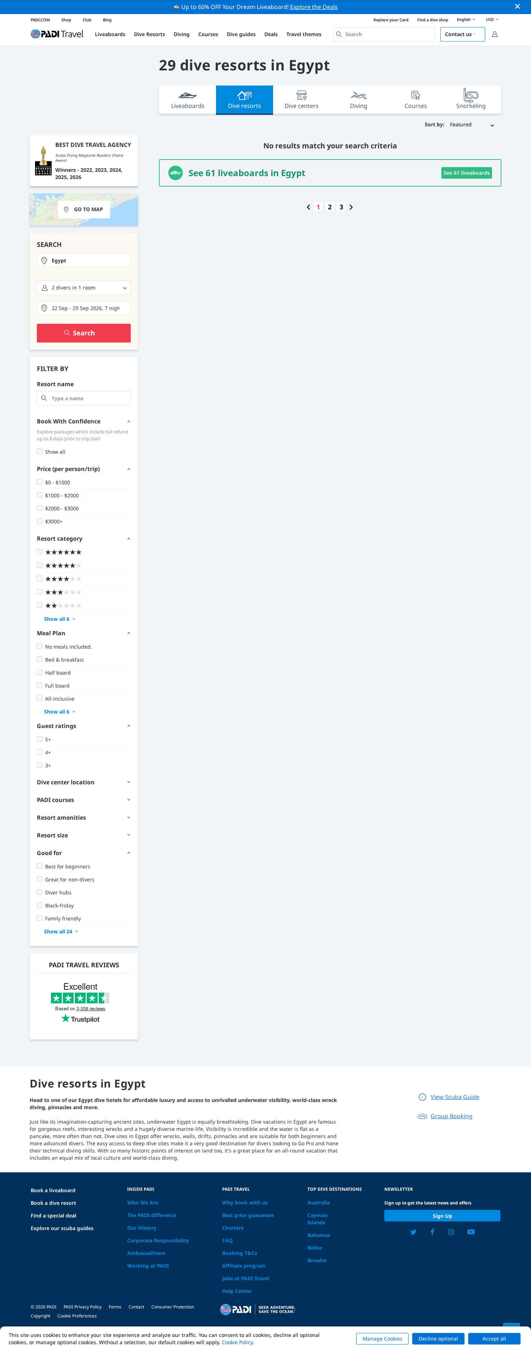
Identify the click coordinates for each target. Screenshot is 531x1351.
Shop (66, 19)
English (464, 19)
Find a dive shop (432, 19)
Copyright (40, 1316)
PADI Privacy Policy (83, 1307)
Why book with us (245, 1202)
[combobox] (384, 34)
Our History (141, 1227)
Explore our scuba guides (62, 1228)
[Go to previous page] (308, 206)
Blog (107, 19)
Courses (208, 34)
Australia (318, 1202)
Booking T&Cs (239, 1253)
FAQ (227, 1240)
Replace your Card (391, 19)
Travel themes (303, 34)
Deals (271, 34)
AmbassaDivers (146, 1253)
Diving (182, 34)
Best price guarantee (248, 1215)
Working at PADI (148, 1265)
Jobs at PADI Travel (245, 1278)
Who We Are (142, 1202)
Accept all (494, 1338)
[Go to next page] (351, 206)
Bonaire (317, 1260)
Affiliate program (244, 1265)
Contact (136, 1307)
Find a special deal (53, 1215)
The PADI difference (151, 1215)
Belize (314, 1247)
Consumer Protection (172, 1307)
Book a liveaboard (53, 1190)
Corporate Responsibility (158, 1240)
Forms (115, 1307)
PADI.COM (40, 19)
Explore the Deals (314, 7)
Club (87, 19)
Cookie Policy (237, 1342)
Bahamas (318, 1235)
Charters (232, 1227)
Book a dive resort (53, 1202)
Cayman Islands (317, 1219)
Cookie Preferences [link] (77, 1316)
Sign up (442, 1215)
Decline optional (438, 1338)
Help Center (237, 1290)
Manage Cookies (382, 1338)
